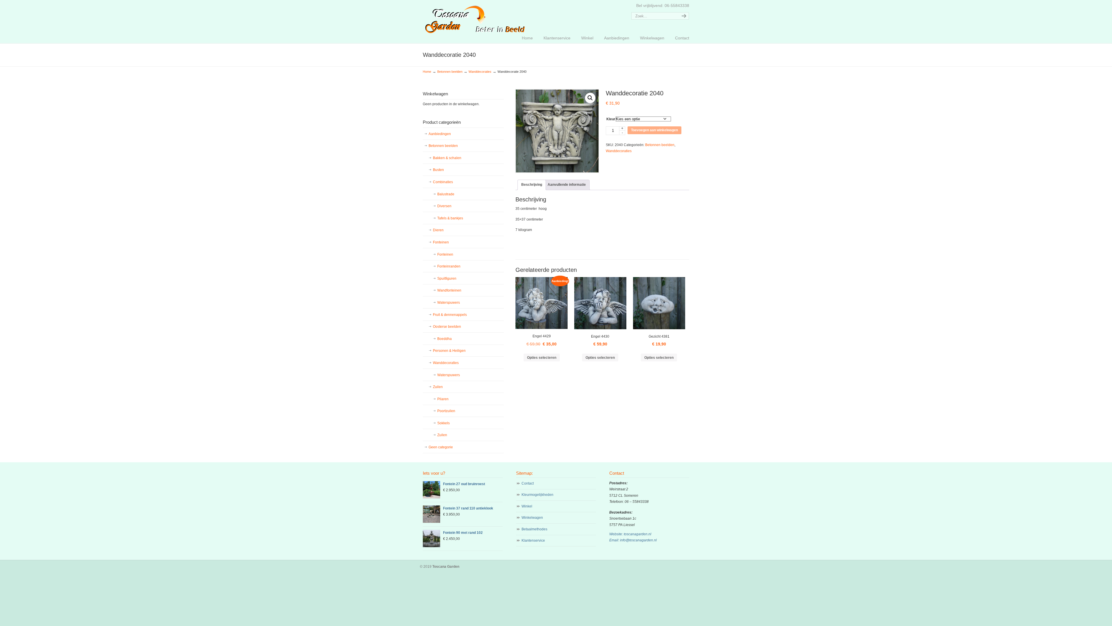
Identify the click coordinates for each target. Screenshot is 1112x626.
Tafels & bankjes (450, 218)
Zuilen (438, 387)
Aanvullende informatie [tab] (567, 185)
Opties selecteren (541, 358)
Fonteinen (441, 242)
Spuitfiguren (446, 278)
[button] (590, 98)
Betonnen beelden (449, 71)
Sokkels (443, 423)
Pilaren (443, 399)
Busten (438, 170)
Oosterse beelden (447, 327)
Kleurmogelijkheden (537, 495)
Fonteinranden (448, 266)
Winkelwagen (532, 518)
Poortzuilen (446, 411)
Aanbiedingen (440, 134)
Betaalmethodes (534, 529)
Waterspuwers (448, 303)
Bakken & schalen (447, 158)
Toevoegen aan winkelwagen (654, 130)
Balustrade (445, 194)
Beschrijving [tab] (531, 185)
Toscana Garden (475, 18)
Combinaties (443, 182)
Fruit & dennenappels (450, 315)
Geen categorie (441, 447)
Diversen (444, 206)
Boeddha (444, 339)
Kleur (610, 119)
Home (427, 71)
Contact (528, 483)
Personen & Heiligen (449, 351)
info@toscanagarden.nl (638, 540)
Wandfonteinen (449, 290)
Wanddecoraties (480, 71)
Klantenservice (533, 540)
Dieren (438, 230)
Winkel (527, 506)
